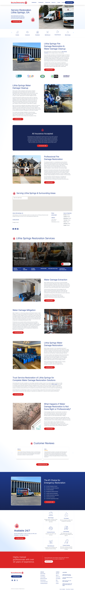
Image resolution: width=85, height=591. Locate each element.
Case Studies (58, 578)
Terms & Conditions (62, 589)
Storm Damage (66, 531)
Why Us (57, 575)
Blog (57, 580)
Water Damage (51, 517)
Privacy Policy (68, 589)
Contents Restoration (44, 581)
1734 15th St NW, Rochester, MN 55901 (67, 578)
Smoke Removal (27, 34)
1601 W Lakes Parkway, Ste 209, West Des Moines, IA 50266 (67, 584)
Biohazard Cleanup (43, 578)
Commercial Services (51, 532)
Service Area (47, 2)
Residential (34, 2)
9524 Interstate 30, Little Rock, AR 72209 (67, 581)
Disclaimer (72, 589)
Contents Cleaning (66, 545)
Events (59, 2)
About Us (53, 2)
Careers (57, 581)
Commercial (40, 2)
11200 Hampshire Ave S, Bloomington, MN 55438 (67, 575)
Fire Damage (66, 518)
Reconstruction (43, 580)
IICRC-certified (54, 384)
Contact (63, 2)
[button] (11, 32)
